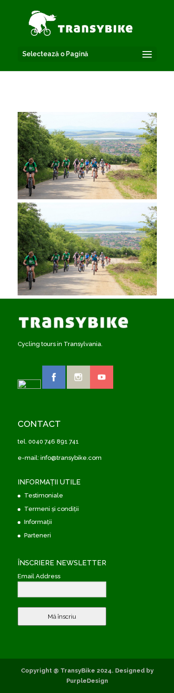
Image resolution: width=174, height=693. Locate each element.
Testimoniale (43, 495)
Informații (38, 521)
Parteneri (37, 535)
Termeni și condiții (51, 508)
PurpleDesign (87, 680)
